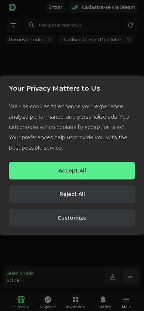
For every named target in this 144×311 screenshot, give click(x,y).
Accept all (72, 170)
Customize (72, 217)
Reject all (72, 194)
